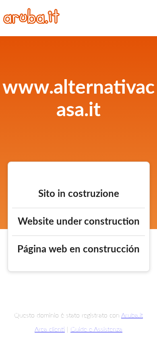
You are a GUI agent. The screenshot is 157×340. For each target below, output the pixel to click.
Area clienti (50, 329)
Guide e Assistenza (96, 329)
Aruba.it (132, 315)
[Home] (31, 21)
